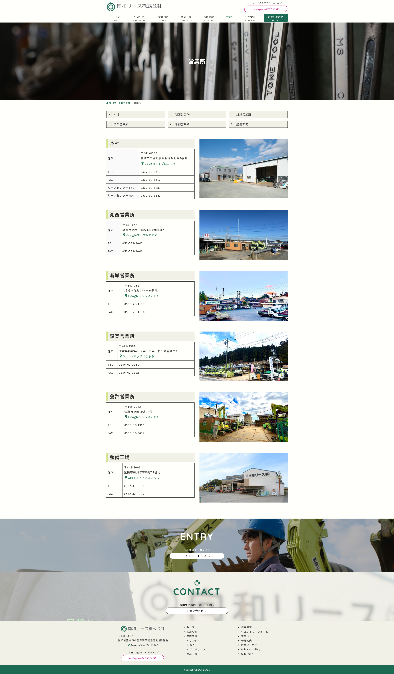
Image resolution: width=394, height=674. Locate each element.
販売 (192, 645)
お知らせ (192, 631)
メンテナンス (198, 649)
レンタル (195, 640)
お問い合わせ (249, 645)
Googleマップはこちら (160, 163)
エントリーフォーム (256, 631)
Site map (247, 654)
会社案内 (246, 640)
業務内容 (192, 636)
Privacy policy (250, 649)
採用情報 (246, 627)
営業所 (245, 636)
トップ (191, 627)
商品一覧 (192, 654)
